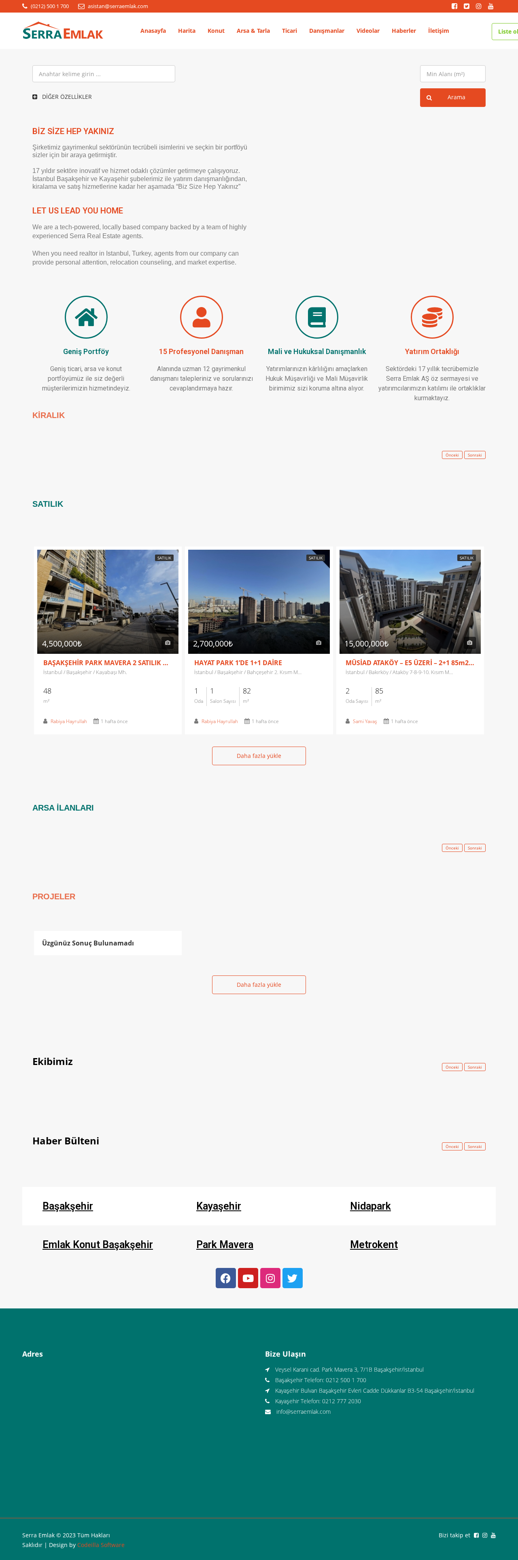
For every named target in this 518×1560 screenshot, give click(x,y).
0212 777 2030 (341, 1401)
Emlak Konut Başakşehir (97, 1245)
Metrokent (374, 1245)
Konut (216, 30)
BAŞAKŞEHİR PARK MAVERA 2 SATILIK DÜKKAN (107, 663)
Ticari (289, 30)
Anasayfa (153, 30)
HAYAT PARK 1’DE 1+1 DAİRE (238, 663)
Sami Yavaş (365, 721)
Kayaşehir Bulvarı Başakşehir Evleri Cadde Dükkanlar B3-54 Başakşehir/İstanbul (374, 1390)
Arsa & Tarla (253, 30)
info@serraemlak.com (303, 1411)
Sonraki (475, 455)
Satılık (164, 558)
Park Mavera (224, 1245)
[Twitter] (292, 1278)
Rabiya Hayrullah (69, 721)
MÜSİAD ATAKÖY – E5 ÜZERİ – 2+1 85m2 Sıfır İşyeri (410, 663)
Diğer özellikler (66, 96)
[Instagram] (270, 1278)
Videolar (368, 30)
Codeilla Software (101, 1545)
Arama (456, 97)
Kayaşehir (218, 1206)
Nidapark (370, 1206)
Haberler (404, 30)
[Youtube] (248, 1278)
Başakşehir (67, 1206)
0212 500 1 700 (346, 1380)
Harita (186, 30)
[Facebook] (226, 1278)
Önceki (452, 455)
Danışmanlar (326, 30)
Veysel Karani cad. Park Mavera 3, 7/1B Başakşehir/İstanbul (349, 1369)
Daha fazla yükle (259, 756)
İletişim (438, 30)
